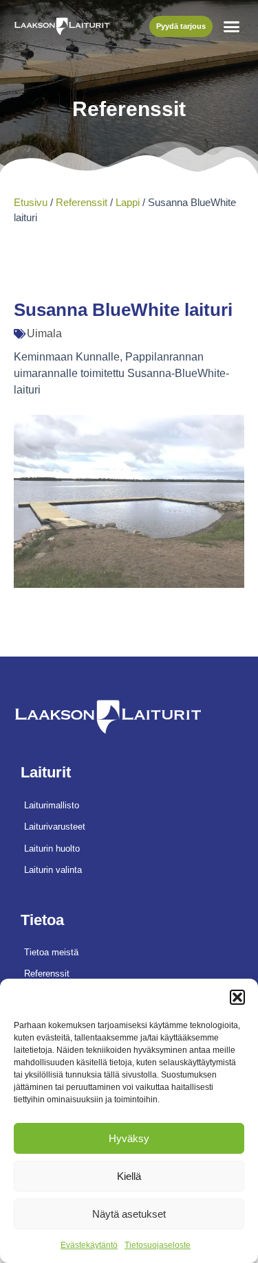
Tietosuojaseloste (158, 1245)
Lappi (128, 202)
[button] (237, 997)
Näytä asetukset (129, 1214)
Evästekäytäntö (89, 1245)
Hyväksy (129, 1138)
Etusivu (30, 202)
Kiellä (129, 1176)
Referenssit (81, 202)
